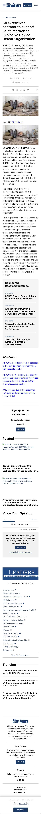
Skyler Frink (17, 122)
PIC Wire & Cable (10, 637)
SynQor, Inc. (8, 643)
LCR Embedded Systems (13, 623)
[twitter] (20, 90)
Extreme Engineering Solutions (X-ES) (18, 610)
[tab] (9, 520)
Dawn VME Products (11, 593)
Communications (9, 17)
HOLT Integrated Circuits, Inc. (15, 617)
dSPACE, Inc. (8, 600)
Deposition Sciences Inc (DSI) (15, 597)
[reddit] (24, 90)
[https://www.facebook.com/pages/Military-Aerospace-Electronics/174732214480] (17, 780)
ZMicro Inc (7, 650)
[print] (37, 90)
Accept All (20, 809)
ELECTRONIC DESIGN (21, 792)
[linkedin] (17, 90)
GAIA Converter (9, 613)
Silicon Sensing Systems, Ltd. (15, 640)
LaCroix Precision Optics (13, 620)
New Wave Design (10, 633)
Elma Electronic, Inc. (11, 607)
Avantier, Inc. (8, 590)
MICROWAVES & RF (20, 790)
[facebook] (13, 90)
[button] (4, 5)
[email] (28, 90)
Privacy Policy (23, 804)
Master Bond (8, 627)
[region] (20, 525)
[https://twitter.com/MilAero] (23, 780)
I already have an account (21, 552)
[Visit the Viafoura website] (32, 529)
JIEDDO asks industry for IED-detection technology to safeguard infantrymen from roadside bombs (20, 366)
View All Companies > (20, 655)
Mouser (6, 630)
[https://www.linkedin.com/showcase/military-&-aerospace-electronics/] (20, 780)
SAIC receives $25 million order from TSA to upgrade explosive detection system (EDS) (19, 393)
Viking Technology (10, 647)
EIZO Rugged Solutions (12, 603)
